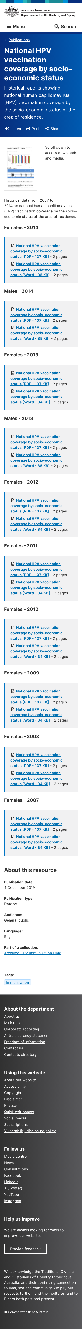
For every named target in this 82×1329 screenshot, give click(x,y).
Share (55, 128)
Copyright (12, 1092)
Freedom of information (24, 1041)
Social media (15, 1118)
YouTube (11, 1194)
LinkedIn (11, 1181)
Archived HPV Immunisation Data (32, 953)
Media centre (15, 1156)
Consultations (16, 1169)
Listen (16, 128)
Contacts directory (20, 1054)
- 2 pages (38, 251)
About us (12, 1016)
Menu (18, 26)
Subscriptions (16, 1124)
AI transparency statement (27, 1035)
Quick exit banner (19, 1111)
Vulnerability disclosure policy (30, 1131)
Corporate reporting (21, 1029)
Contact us (13, 1048)
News (9, 1162)
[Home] (41, 11)
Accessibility (15, 1086)
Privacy (10, 1105)
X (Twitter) (13, 1188)
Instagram (12, 1201)
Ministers (12, 1022)
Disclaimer (13, 1099)
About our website (20, 1080)
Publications (19, 39)
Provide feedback (25, 1249)
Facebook (12, 1175)
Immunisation (17, 982)
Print (36, 128)
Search (68, 26)
